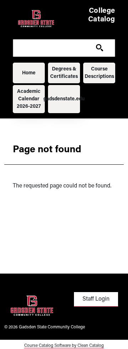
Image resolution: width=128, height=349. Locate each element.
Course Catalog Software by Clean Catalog (64, 346)
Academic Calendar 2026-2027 (29, 99)
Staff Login (96, 299)
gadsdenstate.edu (64, 99)
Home (29, 73)
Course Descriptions (99, 73)
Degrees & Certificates (64, 73)
